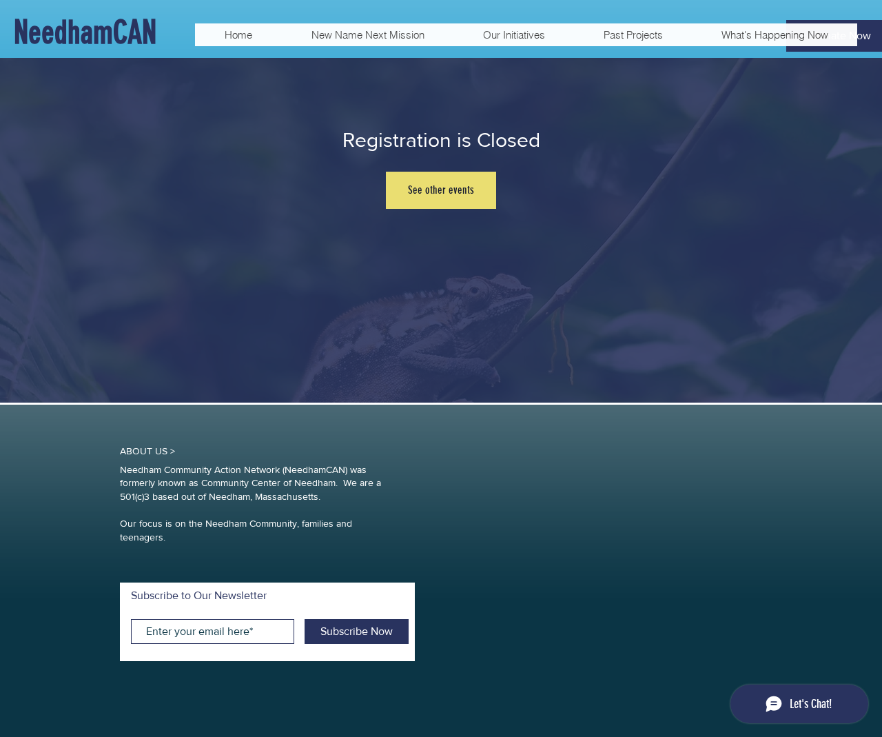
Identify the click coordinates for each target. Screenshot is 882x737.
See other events (441, 189)
